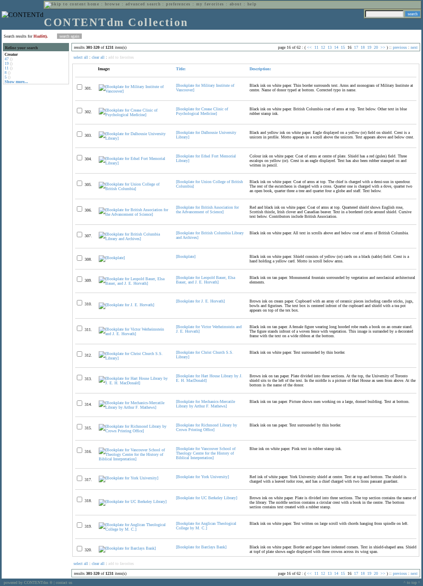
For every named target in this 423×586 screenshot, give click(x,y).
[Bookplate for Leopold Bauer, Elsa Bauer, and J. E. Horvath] (205, 279)
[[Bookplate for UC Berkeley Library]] (132, 501)
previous (400, 47)
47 (7, 59)
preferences (178, 4)
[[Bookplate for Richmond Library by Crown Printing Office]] (134, 431)
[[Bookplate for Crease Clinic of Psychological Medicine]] (134, 114)
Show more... (16, 81)
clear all (98, 57)
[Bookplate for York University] (202, 476)
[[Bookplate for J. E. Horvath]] (126, 305)
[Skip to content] (65, 4)
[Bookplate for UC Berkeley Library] (206, 497)
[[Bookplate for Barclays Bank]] (127, 548)
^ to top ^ (412, 582)
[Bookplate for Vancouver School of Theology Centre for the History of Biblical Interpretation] (205, 453)
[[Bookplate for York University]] (128, 478)
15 (343, 47)
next (414, 47)
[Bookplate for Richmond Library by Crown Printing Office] (206, 427)
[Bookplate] (185, 256)
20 (376, 47)
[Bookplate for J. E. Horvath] (200, 301)
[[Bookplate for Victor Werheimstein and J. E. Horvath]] (134, 333)
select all (81, 57)
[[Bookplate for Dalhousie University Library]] (134, 138)
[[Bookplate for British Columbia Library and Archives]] (134, 238)
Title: (180, 69)
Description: (260, 69)
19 (7, 63)
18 (363, 47)
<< (309, 47)
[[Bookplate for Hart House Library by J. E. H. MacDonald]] (134, 383)
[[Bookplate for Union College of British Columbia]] (134, 188)
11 (7, 68)
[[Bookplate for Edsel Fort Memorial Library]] (134, 163)
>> (382, 47)
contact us (64, 582)
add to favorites (121, 57)
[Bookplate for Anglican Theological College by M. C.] (206, 525)
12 (323, 47)
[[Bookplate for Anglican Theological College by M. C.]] (134, 529)
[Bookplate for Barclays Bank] (201, 547)
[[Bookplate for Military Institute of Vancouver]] (134, 91)
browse (112, 4)
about (236, 4)
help (252, 4)
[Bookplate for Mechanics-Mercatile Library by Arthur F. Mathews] (205, 403)
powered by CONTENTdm (28, 582)
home (93, 4)
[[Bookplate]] (112, 257)
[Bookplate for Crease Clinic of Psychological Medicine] (202, 111)
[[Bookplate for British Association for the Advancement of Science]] (134, 214)
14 (336, 47)
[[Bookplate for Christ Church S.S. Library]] (134, 358)
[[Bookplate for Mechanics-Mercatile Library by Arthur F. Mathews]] (134, 407)
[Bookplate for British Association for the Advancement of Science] (207, 209)
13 (330, 47)
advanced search (143, 4)
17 (356, 47)
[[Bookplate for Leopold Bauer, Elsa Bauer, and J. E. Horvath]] (134, 283)
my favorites (210, 4)
